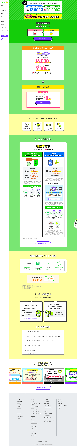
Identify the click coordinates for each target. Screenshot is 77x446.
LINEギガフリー (33, 401)
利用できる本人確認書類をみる (31, 318)
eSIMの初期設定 (47, 415)
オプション (19, 414)
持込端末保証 (33, 416)
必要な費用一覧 (20, 416)
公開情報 (43, 439)
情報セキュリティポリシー (62, 439)
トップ (18, 399)
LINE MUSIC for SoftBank (35, 406)
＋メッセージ (33, 421)
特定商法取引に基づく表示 (42, 441)
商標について (48, 439)
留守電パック (33, 417)
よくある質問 (60, 403)
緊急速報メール (33, 431)
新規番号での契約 (48, 407)
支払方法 (18, 418)
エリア (2, 21)
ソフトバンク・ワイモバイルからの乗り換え (50, 409)
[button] (66, 376)
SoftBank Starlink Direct (35, 409)
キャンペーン (3, 8)
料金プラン (19, 413)
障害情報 (59, 408)
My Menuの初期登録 (47, 417)
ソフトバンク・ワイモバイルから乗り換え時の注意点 (49, 421)
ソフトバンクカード (34, 423)
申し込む (5, 35)
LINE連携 (32, 408)
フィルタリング (33, 426)
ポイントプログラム (34, 424)
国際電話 (32, 430)
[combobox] (4, 30)
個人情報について (54, 439)
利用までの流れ (46, 403)
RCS (31, 419)
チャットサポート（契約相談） (63, 405)
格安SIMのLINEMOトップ (13, 393)
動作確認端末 (3, 10)
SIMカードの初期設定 (48, 413)
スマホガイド (3, 27)
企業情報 (33, 439)
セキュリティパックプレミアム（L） (36, 414)
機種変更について (47, 418)
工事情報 (59, 407)
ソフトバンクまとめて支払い (35, 411)
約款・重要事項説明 (27, 439)
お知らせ (2, 24)
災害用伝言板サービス (34, 433)
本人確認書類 (46, 401)
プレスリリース (38, 439)
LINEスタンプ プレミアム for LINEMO (35, 404)
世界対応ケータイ (34, 428)
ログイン (5, 38)
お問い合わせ (60, 401)
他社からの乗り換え (48, 405)
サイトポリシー (20, 439)
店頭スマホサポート (34, 435)
